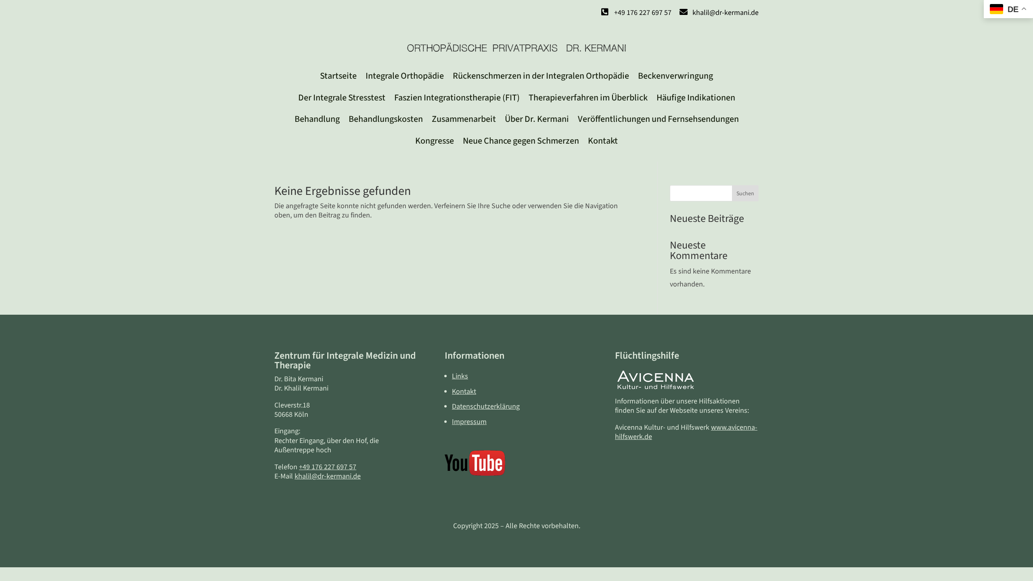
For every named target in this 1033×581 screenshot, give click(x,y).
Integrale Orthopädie (405, 75)
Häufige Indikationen (696, 97)
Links (460, 376)
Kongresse (434, 140)
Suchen (745, 194)
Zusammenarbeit (464, 119)
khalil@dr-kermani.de (328, 476)
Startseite (338, 75)
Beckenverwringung (675, 75)
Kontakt (603, 140)
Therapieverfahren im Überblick (588, 97)
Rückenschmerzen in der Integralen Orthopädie (541, 75)
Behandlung (317, 119)
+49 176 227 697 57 (327, 467)
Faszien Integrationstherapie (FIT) (457, 97)
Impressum (469, 422)
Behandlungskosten (386, 119)
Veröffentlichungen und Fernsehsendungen (658, 119)
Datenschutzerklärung (486, 406)
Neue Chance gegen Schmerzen (521, 140)
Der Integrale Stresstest (341, 97)
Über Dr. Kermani (537, 119)
